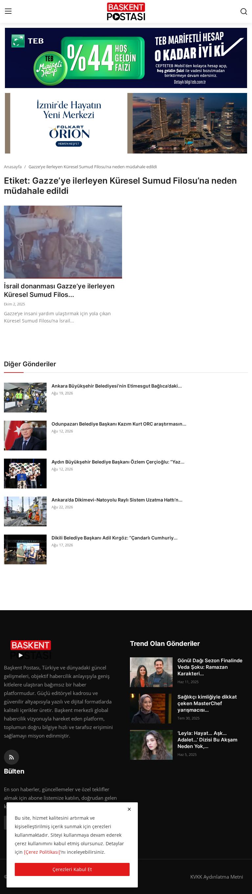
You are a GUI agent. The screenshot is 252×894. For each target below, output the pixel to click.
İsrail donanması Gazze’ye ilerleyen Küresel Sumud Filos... (59, 290)
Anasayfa (13, 167)
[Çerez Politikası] (42, 852)
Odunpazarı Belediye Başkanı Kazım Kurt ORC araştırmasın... (119, 424)
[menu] (8, 11)
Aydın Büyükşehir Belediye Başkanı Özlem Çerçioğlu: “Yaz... (118, 462)
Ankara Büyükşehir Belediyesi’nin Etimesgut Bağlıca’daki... (117, 386)
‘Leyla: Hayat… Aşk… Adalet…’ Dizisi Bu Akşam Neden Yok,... (207, 739)
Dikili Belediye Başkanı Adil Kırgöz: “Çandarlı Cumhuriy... (115, 537)
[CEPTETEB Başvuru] (126, 58)
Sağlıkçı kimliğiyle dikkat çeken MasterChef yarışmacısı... (207, 703)
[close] (129, 809)
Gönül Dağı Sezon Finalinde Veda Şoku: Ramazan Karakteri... (210, 667)
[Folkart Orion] (126, 123)
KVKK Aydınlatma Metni (216, 876)
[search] (244, 11)
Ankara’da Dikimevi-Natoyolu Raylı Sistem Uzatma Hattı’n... (117, 499)
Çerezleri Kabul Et (72, 869)
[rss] (11, 757)
